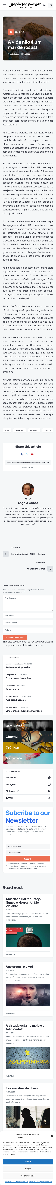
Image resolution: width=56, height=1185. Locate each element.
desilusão (19, 430)
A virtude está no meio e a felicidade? (25, 1027)
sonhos (48, 430)
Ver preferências (28, 1175)
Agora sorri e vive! (19, 966)
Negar (28, 1168)
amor (7, 430)
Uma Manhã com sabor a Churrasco (24, 710)
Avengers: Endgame (16, 699)
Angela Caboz (28, 503)
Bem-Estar (19, 32)
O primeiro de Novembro (18, 678)
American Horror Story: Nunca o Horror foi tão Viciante (23, 902)
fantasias (34, 430)
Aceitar (28, 1161)
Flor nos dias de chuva (22, 1088)
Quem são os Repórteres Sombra (16, 1182)
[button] (52, 1136)
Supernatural (12, 689)
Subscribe (28, 859)
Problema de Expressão (18, 667)
